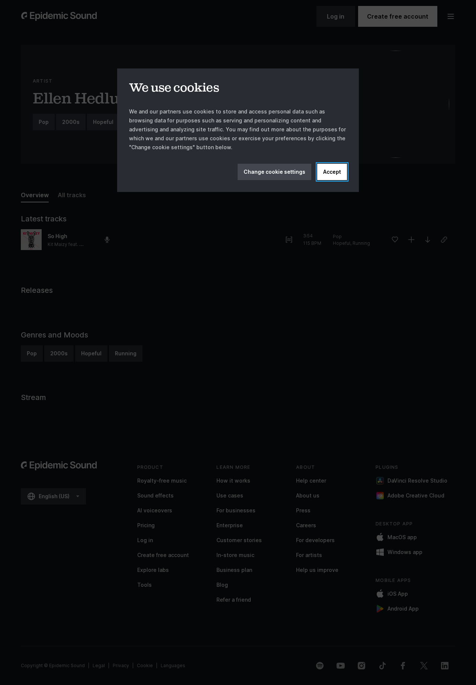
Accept (332, 172)
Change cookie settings (274, 172)
